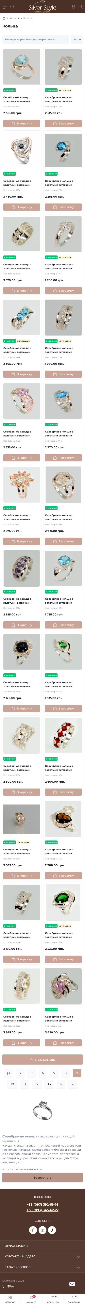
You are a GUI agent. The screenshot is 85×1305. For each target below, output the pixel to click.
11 (25, 1084)
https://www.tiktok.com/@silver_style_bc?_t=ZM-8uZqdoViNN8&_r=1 (52, 1230)
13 (49, 1084)
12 (36, 1084)
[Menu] (5, 7)
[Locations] (74, 7)
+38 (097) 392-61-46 (42, 1204)
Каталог (14, 18)
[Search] (12, 7)
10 (12, 1084)
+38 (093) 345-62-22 (43, 1210)
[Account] (81, 7)
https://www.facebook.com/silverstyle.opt (33, 1230)
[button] (10, 1286)
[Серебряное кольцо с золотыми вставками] (21, 67)
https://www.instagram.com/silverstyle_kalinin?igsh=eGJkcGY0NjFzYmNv (42, 1230)
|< (8, 1073)
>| (73, 1084)
